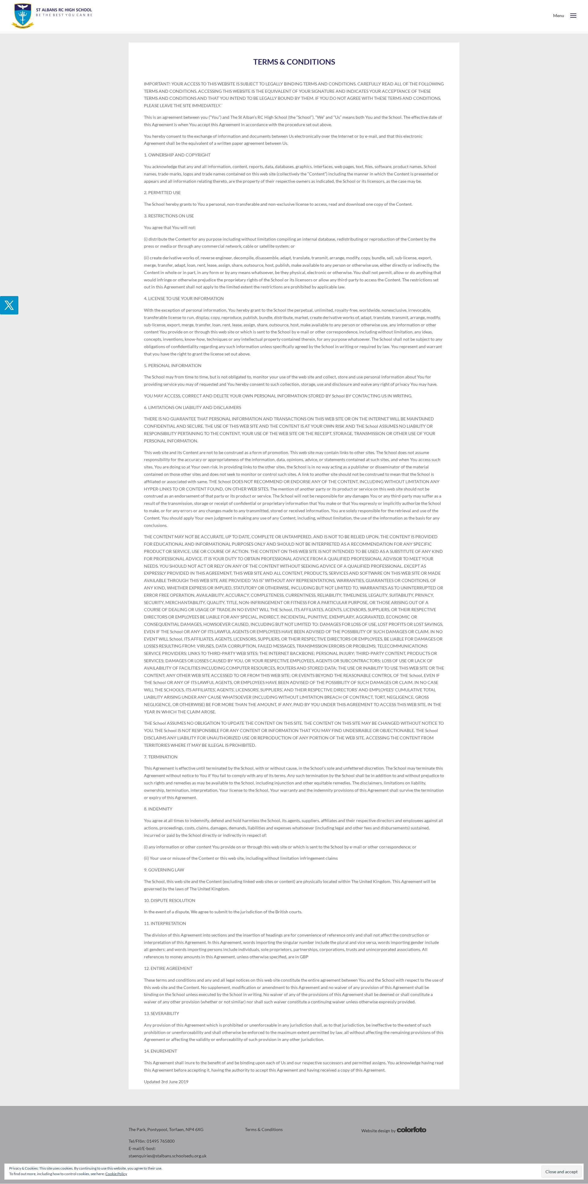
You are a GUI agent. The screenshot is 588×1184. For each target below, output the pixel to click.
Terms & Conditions (264, 1129)
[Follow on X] (9, 305)
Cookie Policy (116, 1173)
